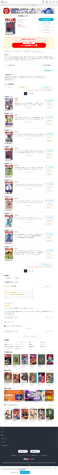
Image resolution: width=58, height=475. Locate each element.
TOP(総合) (3, 5)
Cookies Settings (14, 472)
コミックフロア (10, 5)
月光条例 (28, 5)
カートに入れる (46, 22)
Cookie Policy (22, 469)
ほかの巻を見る (47, 32)
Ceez (35, 421)
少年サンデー (26, 19)
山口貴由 (39, 385)
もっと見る (51, 352)
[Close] (55, 468)
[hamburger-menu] (56, 2)
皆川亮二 (22, 385)
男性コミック (22, 5)
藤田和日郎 (9, 278)
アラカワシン (48, 421)
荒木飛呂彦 (31, 385)
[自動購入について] (53, 70)
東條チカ (14, 421)
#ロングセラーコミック (40, 76)
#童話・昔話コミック (9, 79)
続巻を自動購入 (48, 70)
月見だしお (31, 421)
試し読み (47, 29)
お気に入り (46, 26)
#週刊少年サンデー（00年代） (11, 76)
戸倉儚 (53, 421)
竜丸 (13, 385)
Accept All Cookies (25, 472)
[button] (43, 455)
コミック (16, 5)
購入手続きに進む (47, 19)
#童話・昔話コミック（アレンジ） (26, 76)
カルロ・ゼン (19, 421)
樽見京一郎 (23, 421)
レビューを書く (21, 22)
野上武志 (27, 421)
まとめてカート (46, 87)
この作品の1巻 (11, 65)
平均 (12, 286)
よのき (39, 421)
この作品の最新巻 (46, 65)
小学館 (41, 344)
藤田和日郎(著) (20, 19)
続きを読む (30, 328)
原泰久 (5, 421)
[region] (29, 470)
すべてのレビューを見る (29, 336)
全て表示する (29, 107)
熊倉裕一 (6, 385)
